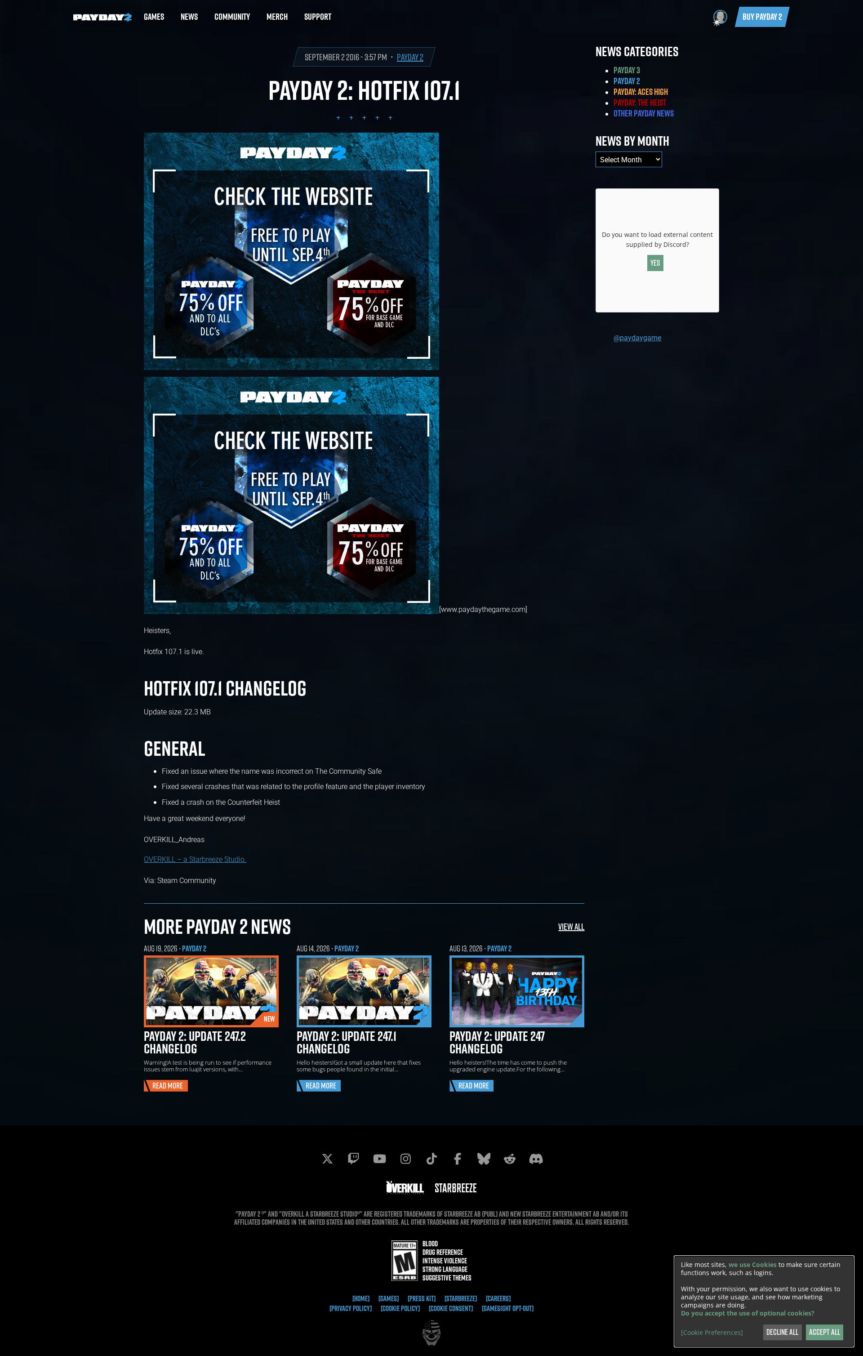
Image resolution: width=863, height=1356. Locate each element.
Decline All (782, 1332)
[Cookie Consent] (451, 1308)
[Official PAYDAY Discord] (535, 1158)
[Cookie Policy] (400, 1308)
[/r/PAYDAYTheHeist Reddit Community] (509, 1158)
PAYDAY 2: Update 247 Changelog (497, 1042)
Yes (655, 262)
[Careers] (498, 1298)
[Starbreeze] (461, 1298)
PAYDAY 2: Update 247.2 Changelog (195, 1042)
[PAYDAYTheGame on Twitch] (353, 1158)
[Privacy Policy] (350, 1308)
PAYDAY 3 (627, 70)
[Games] (388, 1298)
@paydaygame (637, 337)
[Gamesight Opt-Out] (508, 1308)
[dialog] (764, 1301)
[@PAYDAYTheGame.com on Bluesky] (483, 1158)
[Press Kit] (422, 1298)
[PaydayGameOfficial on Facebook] (457, 1158)
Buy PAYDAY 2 (762, 16)
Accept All (824, 1332)
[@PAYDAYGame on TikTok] (431, 1158)
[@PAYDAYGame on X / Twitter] (327, 1158)
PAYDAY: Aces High (641, 91)
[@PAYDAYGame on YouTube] (379, 1158)
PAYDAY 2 (410, 57)
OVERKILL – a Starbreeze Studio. (195, 859)
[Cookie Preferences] (712, 1332)
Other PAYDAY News (644, 113)
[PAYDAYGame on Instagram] (405, 1158)
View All (571, 926)
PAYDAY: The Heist (640, 102)
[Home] (360, 1298)
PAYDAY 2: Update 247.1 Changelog (346, 1042)
